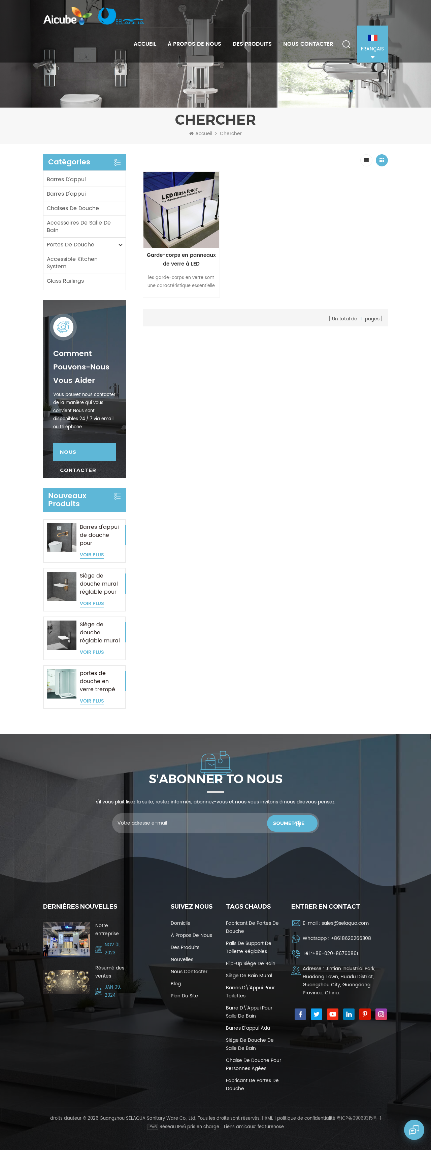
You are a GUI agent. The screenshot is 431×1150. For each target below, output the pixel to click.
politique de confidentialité (306, 1118)
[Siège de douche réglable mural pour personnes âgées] (61, 635)
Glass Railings (65, 281)
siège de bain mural (249, 976)
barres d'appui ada (248, 1028)
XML (269, 1118)
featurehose (271, 1127)
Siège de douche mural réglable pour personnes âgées (99, 584)
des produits (185, 947)
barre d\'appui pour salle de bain (249, 1012)
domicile (181, 923)
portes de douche (70, 244)
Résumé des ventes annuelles (109, 972)
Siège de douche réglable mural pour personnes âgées (100, 633)
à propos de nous (194, 44)
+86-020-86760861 (335, 953)
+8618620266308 (351, 938)
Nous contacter (308, 44)
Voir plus (92, 555)
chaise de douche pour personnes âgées (253, 1064)
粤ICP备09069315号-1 (359, 1118)
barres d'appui (66, 179)
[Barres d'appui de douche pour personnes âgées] (61, 537)
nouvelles (182, 959)
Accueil (145, 44)
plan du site (184, 996)
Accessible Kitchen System (72, 263)
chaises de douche (73, 208)
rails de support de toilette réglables (248, 947)
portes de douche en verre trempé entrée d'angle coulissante (99, 681)
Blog (176, 984)
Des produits (252, 44)
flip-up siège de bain (250, 963)
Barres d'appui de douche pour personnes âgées (99, 535)
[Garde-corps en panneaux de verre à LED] (181, 210)
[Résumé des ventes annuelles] (66, 982)
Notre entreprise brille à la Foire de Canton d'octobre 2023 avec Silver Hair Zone (107, 930)
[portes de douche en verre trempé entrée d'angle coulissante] (61, 684)
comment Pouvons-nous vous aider (81, 367)
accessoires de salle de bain (79, 227)
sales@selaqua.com (345, 923)
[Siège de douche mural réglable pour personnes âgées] (61, 586)
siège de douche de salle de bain (250, 1044)
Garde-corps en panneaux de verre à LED (181, 259)
